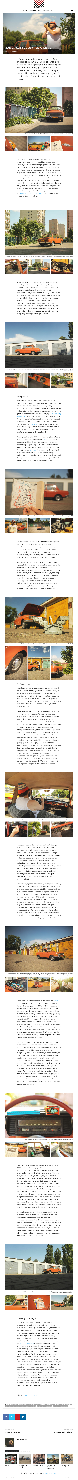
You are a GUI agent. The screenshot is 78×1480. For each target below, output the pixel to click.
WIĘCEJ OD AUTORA (25, 1451)
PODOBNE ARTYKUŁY (12, 1451)
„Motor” (46, 439)
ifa (6, 1406)
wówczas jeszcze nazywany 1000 (32, 193)
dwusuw (57, 1404)
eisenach (69, 1404)
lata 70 (22, 1406)
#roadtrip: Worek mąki (13, 1432)
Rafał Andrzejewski (30, 1395)
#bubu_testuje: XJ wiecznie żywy (38, 1466)
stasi (38, 1406)
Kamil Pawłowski (12, 51)
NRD (32, 1406)
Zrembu (33, 450)
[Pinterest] (17, 1417)
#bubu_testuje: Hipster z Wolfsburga (51, 1466)
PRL (35, 1406)
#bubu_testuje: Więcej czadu (23, 1466)
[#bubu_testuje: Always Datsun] (67, 1459)
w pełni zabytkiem (27, 1343)
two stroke (49, 1406)
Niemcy (27, 1406)
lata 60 (17, 1406)
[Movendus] (39, 4)
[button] (72, 11)
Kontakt (67, 1478)
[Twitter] (12, 1417)
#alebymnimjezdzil (14, 1404)
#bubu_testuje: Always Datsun (65, 1466)
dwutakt (63, 1404)
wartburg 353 (63, 1406)
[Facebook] (6, 1417)
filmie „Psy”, (33, 424)
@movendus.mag (50, 1473)
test (43, 1406)
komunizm (11, 1406)
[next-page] (72, 1451)
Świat (39, 10)
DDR (52, 1404)
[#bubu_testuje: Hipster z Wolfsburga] (53, 1459)
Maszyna (25, 10)
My (51, 10)
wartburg (55, 1406)
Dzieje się (46, 10)
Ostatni (7, 1465)
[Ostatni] (11, 1459)
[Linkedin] (23, 1417)
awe (41, 1404)
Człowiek (33, 10)
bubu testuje (46, 1404)
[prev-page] (70, 1451)
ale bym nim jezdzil (33, 1404)
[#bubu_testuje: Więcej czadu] (25, 1459)
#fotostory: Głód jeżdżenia (63, 1432)
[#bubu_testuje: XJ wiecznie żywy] (39, 1459)
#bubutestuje (23, 1404)
